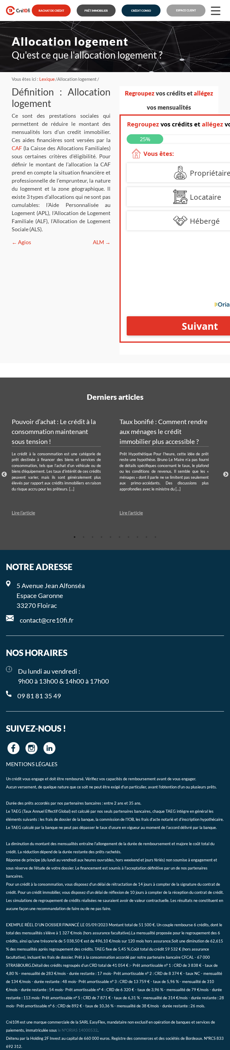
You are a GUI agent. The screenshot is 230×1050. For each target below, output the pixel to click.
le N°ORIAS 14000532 (78, 1030)
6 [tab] (119, 537)
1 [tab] (75, 537)
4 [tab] (102, 537)
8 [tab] (137, 537)
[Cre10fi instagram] (31, 748)
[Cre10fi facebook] (13, 748)
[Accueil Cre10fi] (18, 10)
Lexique (47, 79)
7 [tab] (128, 537)
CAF (17, 148)
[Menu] (215, 11)
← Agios (21, 242)
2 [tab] (84, 537)
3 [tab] (93, 537)
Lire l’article (23, 512)
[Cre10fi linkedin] (49, 748)
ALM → (102, 242)
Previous (4, 475)
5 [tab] (111, 537)
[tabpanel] (61, 467)
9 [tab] (146, 537)
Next (226, 475)
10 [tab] (155, 537)
